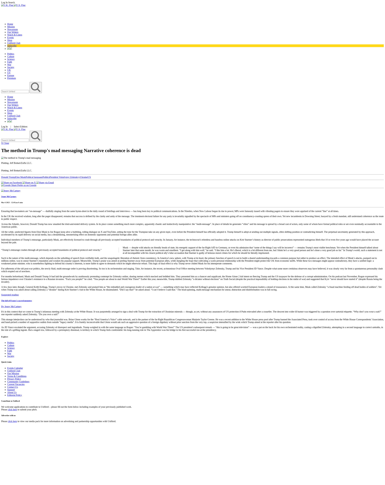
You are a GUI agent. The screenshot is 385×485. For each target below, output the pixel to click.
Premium (11, 78)
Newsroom (12, 29)
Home (10, 24)
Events (10, 37)
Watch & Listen (14, 35)
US (8, 72)
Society (10, 67)
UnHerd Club (13, 43)
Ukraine (84, 177)
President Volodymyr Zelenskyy (64, 177)
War (9, 64)
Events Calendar (15, 368)
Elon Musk (20, 177)
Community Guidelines (18, 381)
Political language (34, 177)
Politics (10, 54)
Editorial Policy (14, 395)
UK (9, 70)
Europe (10, 75)
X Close (5, 143)
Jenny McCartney (8, 196)
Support (11, 389)
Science (11, 59)
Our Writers (12, 32)
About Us (12, 392)
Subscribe (12, 45)
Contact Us (12, 387)
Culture (10, 56)
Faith (9, 62)
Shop (9, 40)
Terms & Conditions (16, 376)
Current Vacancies (16, 384)
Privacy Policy (14, 379)
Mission (11, 26)
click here (12, 409)
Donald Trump (8, 177)
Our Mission (13, 373)
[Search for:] (15, 91)
